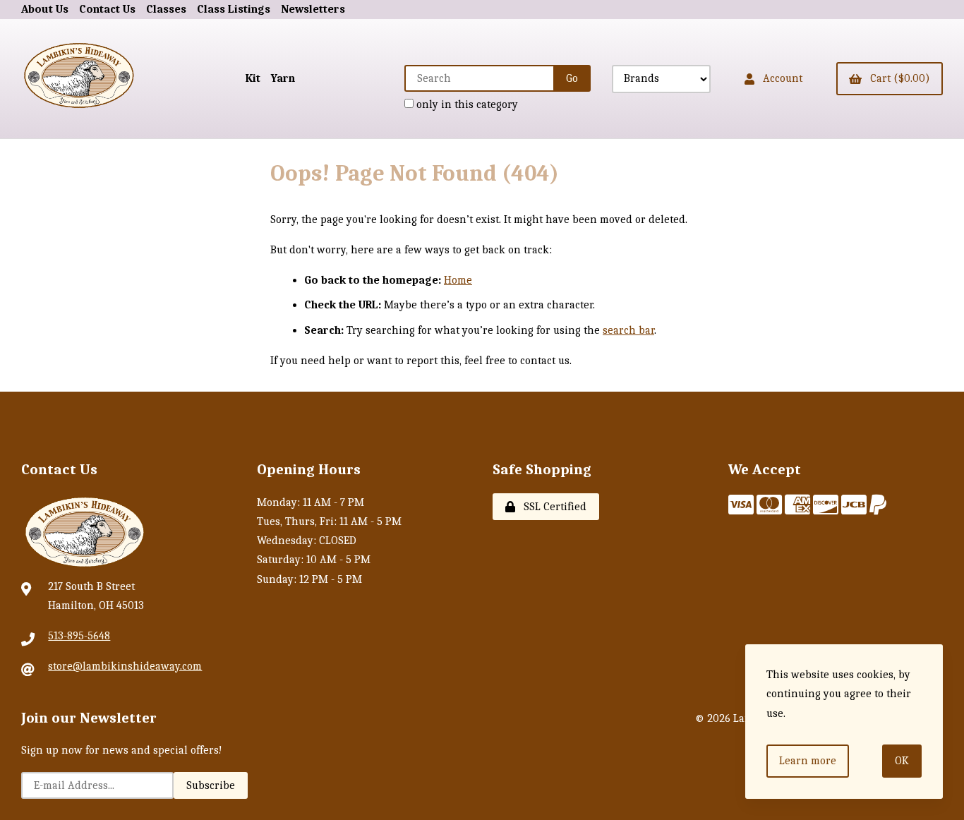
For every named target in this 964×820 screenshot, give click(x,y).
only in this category (466, 104)
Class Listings (233, 9)
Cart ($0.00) (897, 78)
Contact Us (107, 9)
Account (779, 78)
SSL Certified (552, 506)
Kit (253, 78)
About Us (44, 9)
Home (458, 280)
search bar (628, 330)
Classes (166, 9)
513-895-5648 (79, 635)
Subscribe (210, 785)
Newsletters (313, 9)
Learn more (807, 760)
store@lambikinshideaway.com (125, 666)
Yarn (283, 78)
